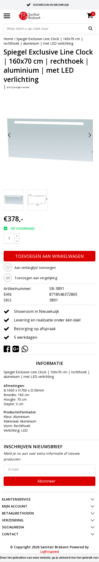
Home (8, 38)
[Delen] (8, 348)
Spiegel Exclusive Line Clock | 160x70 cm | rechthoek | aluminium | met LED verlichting (43, 41)
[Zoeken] (90, 28)
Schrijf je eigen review (18, 87)
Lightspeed (49, 551)
